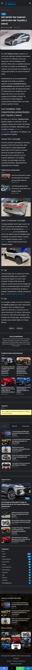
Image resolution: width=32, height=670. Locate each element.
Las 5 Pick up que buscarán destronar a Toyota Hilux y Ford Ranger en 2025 (21, 188)
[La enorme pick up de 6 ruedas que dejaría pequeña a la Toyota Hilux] (6, 442)
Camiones (5, 572)
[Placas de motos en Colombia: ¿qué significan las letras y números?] (6, 450)
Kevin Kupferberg (6, 27)
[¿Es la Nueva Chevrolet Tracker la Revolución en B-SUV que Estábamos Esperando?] (8, 361)
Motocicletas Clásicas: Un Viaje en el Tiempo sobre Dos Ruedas (21, 521)
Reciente (14, 426)
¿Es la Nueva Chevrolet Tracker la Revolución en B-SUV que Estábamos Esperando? (8, 370)
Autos (7, 10)
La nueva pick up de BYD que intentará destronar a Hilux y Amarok (20, 433)
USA (3, 575)
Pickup (4, 564)
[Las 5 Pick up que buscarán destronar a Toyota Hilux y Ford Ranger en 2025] (5, 188)
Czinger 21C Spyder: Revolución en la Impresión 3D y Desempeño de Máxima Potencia (22, 370)
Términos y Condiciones (19, 661)
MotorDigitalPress (7, 583)
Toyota (20, 328)
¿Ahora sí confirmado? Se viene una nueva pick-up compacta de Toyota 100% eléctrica (21, 178)
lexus (12, 328)
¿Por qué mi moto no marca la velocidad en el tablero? (21, 464)
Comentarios (26, 426)
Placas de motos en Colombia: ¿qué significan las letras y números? (21, 449)
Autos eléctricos (6, 559)
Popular (5, 426)
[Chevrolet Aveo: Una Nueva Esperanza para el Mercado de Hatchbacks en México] (8, 382)
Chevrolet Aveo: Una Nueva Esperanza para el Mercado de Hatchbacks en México (8, 389)
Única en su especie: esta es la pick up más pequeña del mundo (21, 457)
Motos (4, 556)
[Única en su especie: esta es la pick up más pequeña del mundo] (6, 457)
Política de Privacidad (16, 663)
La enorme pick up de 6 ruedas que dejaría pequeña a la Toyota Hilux (21, 441)
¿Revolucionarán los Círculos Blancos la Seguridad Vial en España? (20, 514)
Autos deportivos (6, 567)
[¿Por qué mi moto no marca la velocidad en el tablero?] (6, 465)
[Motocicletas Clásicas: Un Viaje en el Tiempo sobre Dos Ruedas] (5, 523)
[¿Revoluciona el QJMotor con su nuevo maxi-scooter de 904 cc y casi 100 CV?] (16, 646)
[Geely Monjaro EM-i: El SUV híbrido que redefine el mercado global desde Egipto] (26, 646)
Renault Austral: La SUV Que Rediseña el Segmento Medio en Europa (24, 389)
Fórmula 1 (4, 577)
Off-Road (4, 580)
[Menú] (2, 4)
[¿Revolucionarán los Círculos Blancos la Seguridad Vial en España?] (5, 515)
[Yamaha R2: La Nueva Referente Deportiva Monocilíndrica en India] (26, 640)
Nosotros (9, 661)
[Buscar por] (30, 4)
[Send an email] (11, 27)
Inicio (3, 10)
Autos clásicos (6, 569)
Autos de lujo (5, 561)
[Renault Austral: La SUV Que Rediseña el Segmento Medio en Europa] (24, 382)
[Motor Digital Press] (10, 3)
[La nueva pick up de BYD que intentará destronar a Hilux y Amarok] (6, 434)
